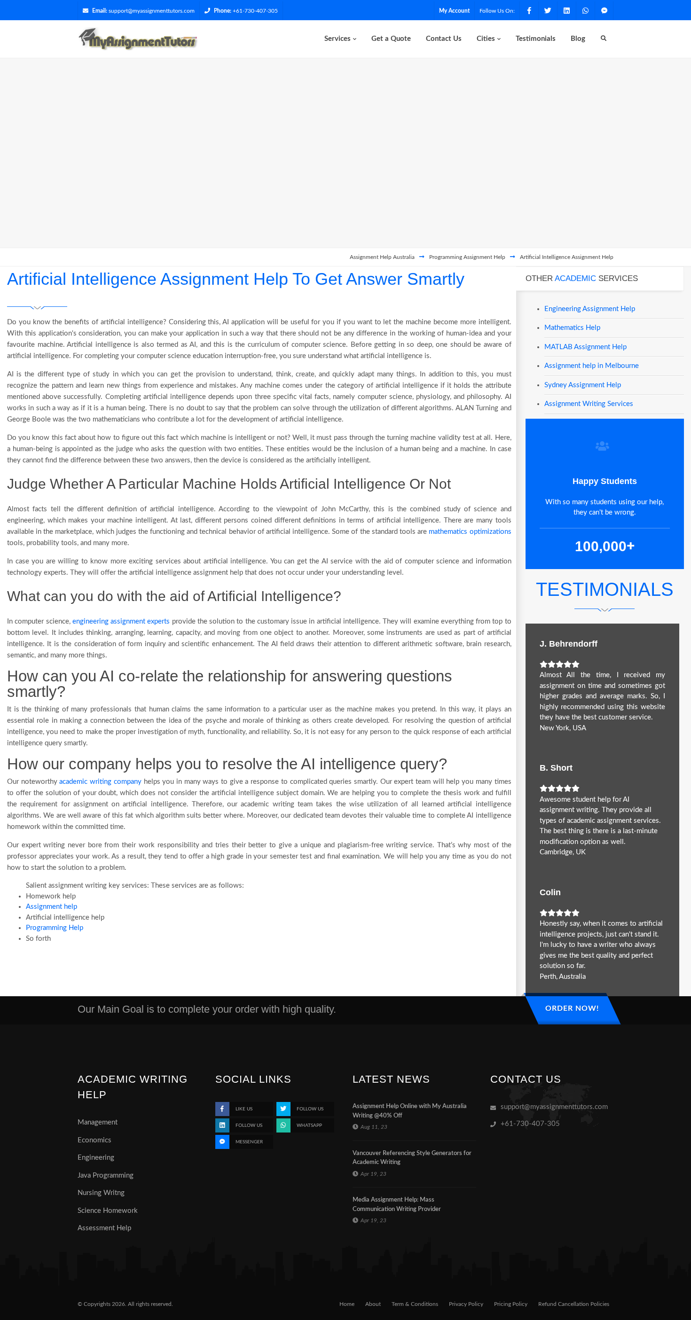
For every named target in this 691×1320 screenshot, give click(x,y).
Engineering (96, 1157)
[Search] (603, 38)
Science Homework (108, 1210)
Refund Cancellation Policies (573, 1304)
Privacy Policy (466, 1304)
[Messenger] (604, 10)
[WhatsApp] (585, 10)
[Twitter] (547, 10)
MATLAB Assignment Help (585, 347)
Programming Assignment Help (467, 257)
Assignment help (51, 906)
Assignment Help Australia (382, 257)
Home (346, 1304)
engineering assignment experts (121, 621)
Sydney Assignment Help (582, 385)
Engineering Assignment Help (589, 308)
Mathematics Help (572, 327)
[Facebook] (528, 10)
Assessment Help (104, 1228)
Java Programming (105, 1175)
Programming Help (54, 927)
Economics (94, 1140)
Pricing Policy (510, 1304)
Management (98, 1122)
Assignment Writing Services (588, 403)
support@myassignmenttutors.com (152, 11)
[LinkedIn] (566, 10)
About (373, 1304)
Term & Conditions (415, 1304)
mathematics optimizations (470, 531)
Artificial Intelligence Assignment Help (566, 257)
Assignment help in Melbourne (591, 365)
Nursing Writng (101, 1192)
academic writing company (100, 781)
